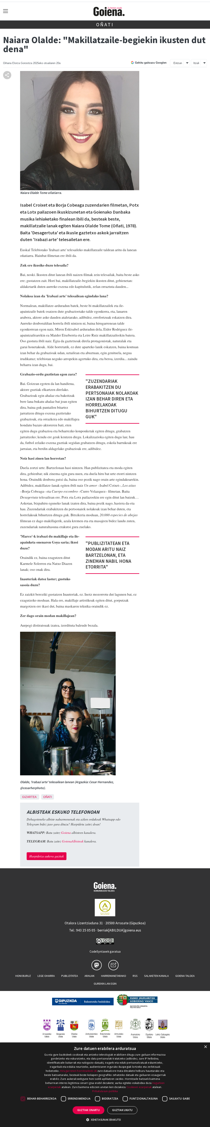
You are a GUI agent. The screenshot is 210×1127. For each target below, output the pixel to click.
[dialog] (105, 1084)
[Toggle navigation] (5, 11)
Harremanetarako (113, 976)
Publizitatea (69, 976)
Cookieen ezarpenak (139, 1087)
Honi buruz (23, 976)
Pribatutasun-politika (105, 1091)
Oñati (105, 24)
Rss (135, 976)
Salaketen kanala (156, 976)
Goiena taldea (185, 976)
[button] (105, 1119)
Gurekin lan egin (105, 983)
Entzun (177, 63)
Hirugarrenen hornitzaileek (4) (78, 1071)
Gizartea (29, 797)
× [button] (205, 1046)
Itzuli (196, 63)
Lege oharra (46, 976)
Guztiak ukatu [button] (122, 1110)
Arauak (89, 976)
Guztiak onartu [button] (88, 1110)
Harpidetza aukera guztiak (46, 856)
